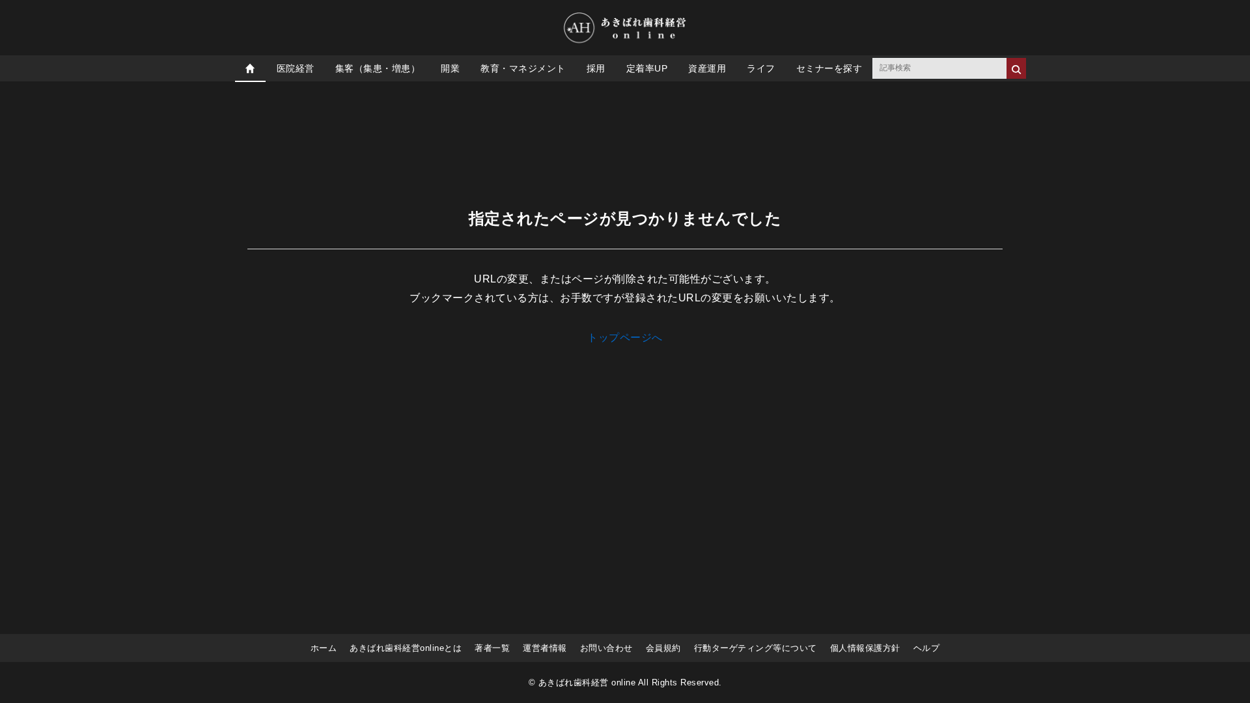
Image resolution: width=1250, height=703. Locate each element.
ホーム (324, 648)
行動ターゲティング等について (755, 648)
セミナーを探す (829, 68)
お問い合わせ (606, 648)
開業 (450, 68)
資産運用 (707, 68)
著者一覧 (492, 648)
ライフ (761, 68)
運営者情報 (545, 648)
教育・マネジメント (523, 68)
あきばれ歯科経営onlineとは (406, 648)
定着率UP (647, 68)
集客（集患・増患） (378, 68)
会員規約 (663, 648)
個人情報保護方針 (865, 648)
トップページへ (625, 337)
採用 (596, 68)
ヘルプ (926, 648)
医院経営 (295, 68)
